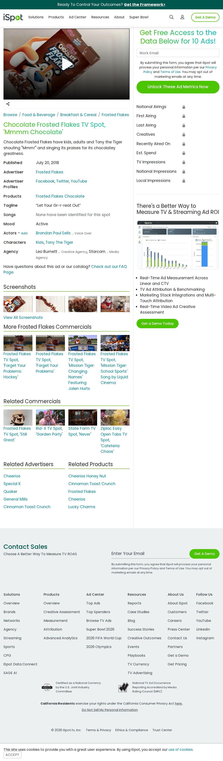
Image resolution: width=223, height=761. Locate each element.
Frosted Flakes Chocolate (60, 196)
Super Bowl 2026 (100, 629)
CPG (7, 655)
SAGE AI (10, 672)
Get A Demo (205, 17)
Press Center (179, 629)
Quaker (10, 491)
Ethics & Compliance (131, 730)
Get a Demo (178, 655)
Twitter (62, 181)
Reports (134, 603)
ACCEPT (12, 754)
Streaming (12, 638)
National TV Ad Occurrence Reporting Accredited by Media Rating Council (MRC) (154, 687)
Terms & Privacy (98, 730)
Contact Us (177, 638)
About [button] (119, 17)
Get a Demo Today (157, 323)
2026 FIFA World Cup (104, 638)
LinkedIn (203, 629)
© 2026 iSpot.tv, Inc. (66, 730)
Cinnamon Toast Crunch (27, 506)
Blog (131, 620)
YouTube (79, 181)
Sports (9, 646)
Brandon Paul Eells (53, 233)
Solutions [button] (36, 17)
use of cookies (181, 749)
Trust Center (162, 730)
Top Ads (93, 603)
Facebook (45, 181)
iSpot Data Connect (20, 664)
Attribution (53, 629)
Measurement (56, 620)
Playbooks (136, 655)
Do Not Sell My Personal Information (110, 710)
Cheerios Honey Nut (87, 476)
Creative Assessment (62, 611)
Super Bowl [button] (138, 17)
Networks (11, 620)
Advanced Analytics (61, 638)
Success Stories (141, 629)
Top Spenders (98, 611)
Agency (10, 629)
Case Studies (138, 611)
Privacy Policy (149, 568)
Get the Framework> (145, 4)
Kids (40, 242)
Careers (175, 620)
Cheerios (11, 476)
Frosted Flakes (49, 172)
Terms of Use (170, 72)
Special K (12, 483)
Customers (177, 611)
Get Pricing (177, 664)
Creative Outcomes (144, 638)
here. (178, 703)
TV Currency (138, 664)
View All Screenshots (23, 317)
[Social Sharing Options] (7, 103)
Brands (9, 611)
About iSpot (178, 603)
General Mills (15, 499)
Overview (11, 603)
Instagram (205, 638)
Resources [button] (100, 17)
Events (133, 646)
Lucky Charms (81, 506)
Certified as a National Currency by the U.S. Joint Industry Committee (78, 687)
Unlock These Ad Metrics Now (178, 87)
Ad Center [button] (77, 17)
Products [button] (56, 17)
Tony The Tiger (59, 242)
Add (24, 233)
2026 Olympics (99, 646)
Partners (175, 646)
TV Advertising (140, 672)
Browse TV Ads (99, 620)
